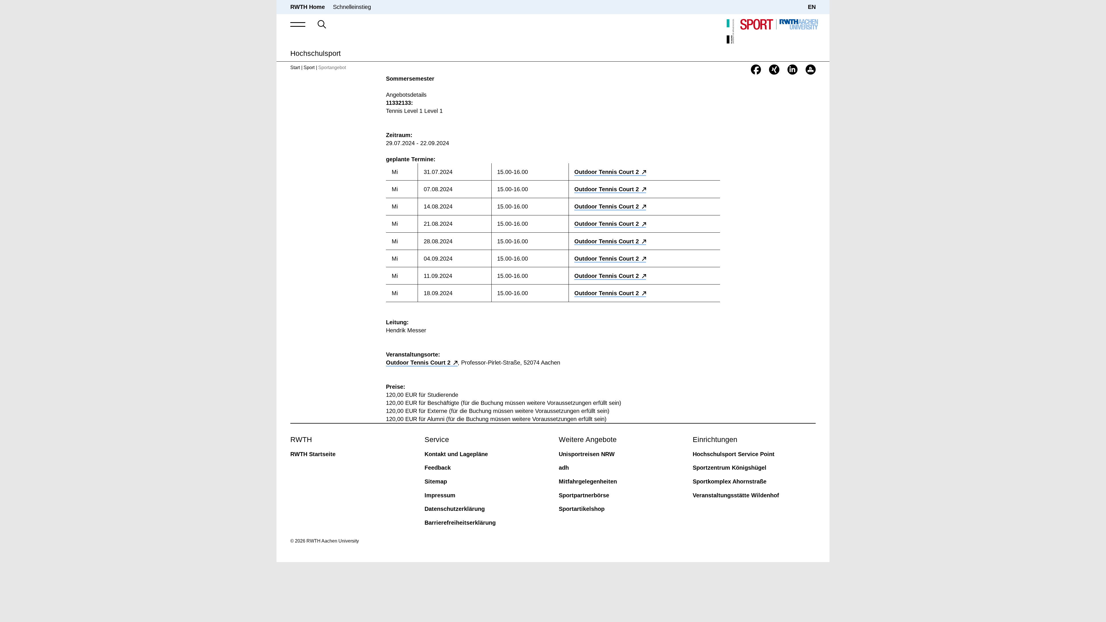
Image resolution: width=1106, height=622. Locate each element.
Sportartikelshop (582, 509)
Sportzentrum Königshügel (729, 467)
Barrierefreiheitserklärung (460, 522)
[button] (297, 24)
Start (295, 67)
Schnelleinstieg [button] (352, 7)
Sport (309, 67)
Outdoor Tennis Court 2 (606, 172)
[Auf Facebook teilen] (756, 70)
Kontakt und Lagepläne (456, 454)
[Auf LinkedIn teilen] (792, 70)
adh (564, 467)
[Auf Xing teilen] (774, 70)
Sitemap (436, 481)
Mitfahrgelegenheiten (588, 481)
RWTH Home (307, 7)
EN (812, 7)
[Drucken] (811, 70)
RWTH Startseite (313, 454)
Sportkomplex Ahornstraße (729, 481)
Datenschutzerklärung (455, 509)
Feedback (438, 467)
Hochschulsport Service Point (733, 454)
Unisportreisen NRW (587, 454)
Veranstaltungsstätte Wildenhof (736, 495)
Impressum (440, 495)
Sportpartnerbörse (584, 495)
